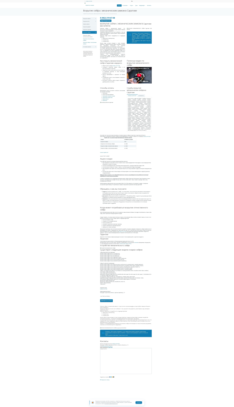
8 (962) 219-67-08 (89, 1)
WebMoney (105, 100)
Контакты (149, 5)
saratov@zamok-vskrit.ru (107, 346)
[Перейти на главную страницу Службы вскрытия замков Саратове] (90, 5)
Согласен (139, 402)
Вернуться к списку (105, 379)
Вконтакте (132, 1)
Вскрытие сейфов (87, 32)
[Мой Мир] (113, 376)
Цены (136, 5)
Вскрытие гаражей (87, 29)
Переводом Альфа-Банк (107, 97)
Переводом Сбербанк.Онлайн (109, 96)
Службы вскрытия (132, 95)
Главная (119, 5)
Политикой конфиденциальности (111, 403)
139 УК (130, 243)
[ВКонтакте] (109, 376)
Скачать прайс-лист (104, 152)
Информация (142, 5)
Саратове (110, 347)
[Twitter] (111, 376)
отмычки (136, 242)
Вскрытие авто (86, 21)
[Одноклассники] (112, 376)
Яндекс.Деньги (105, 99)
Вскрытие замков (86, 18)
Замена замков (86, 24)
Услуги (131, 5)
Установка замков (87, 46)
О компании (125, 5)
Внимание (141, 95)
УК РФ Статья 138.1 (124, 243)
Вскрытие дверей (86, 26)
